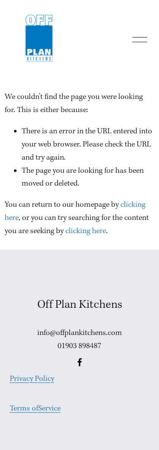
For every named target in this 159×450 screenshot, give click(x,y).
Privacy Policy (32, 379)
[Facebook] (79, 362)
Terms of (24, 408)
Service (49, 408)
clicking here (85, 231)
